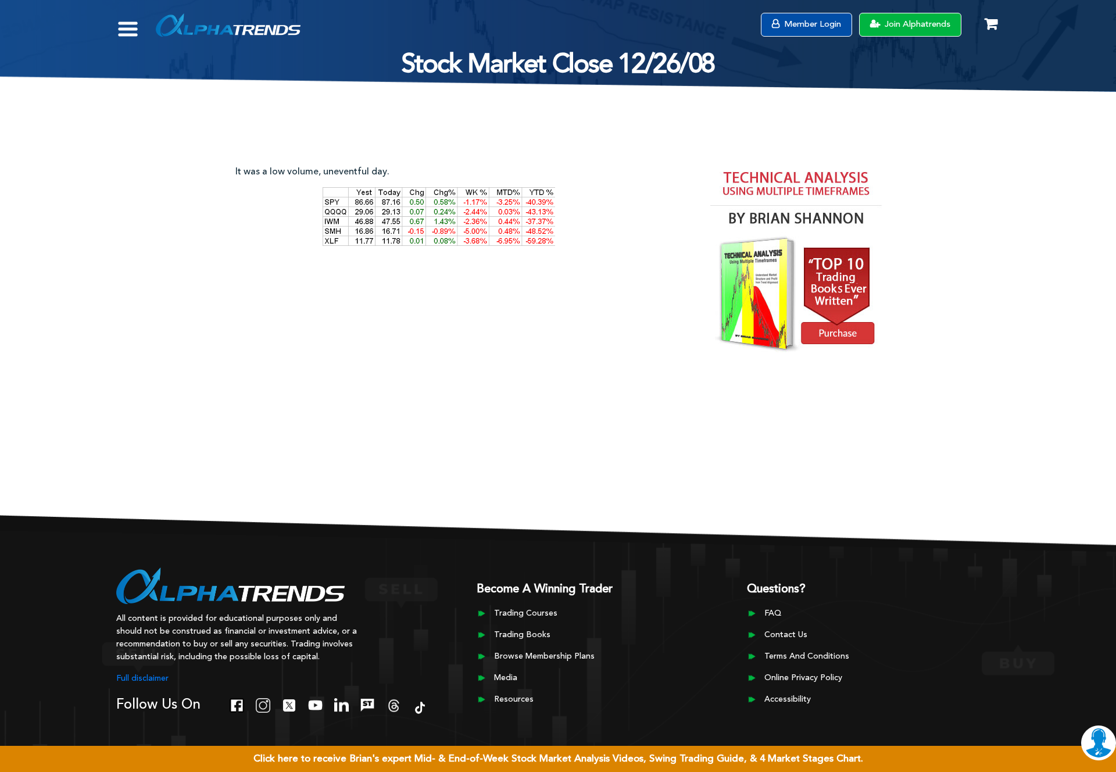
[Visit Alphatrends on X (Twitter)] (289, 704)
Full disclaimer (142, 678)
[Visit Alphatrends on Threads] (394, 704)
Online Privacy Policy (803, 678)
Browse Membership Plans (544, 656)
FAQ (772, 613)
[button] (136, 23)
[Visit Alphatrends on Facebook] (237, 704)
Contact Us (785, 635)
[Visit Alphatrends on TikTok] (420, 706)
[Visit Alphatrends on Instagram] (263, 704)
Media (505, 678)
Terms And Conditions (806, 656)
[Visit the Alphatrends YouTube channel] (315, 704)
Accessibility (787, 699)
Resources (514, 699)
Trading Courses (525, 613)
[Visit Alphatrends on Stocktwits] (367, 704)
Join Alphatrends (916, 24)
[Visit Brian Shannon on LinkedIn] (341, 704)
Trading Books (522, 635)
